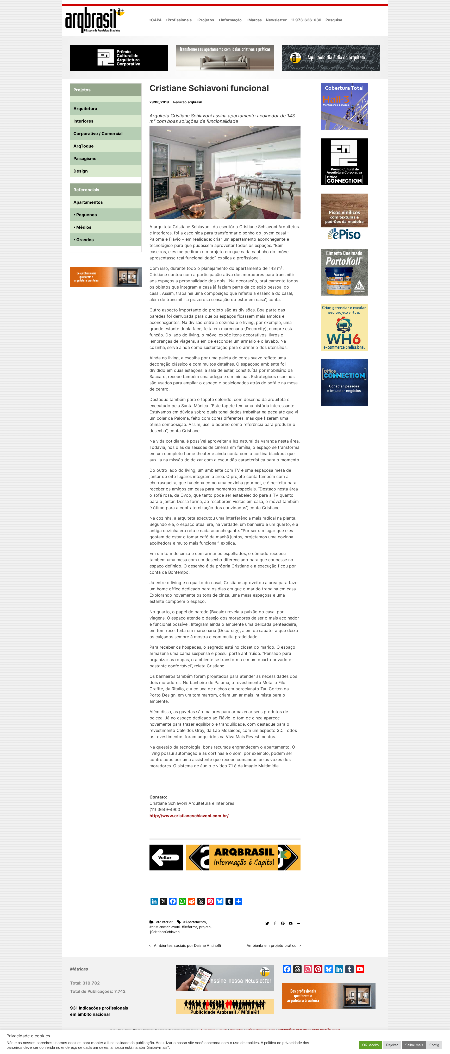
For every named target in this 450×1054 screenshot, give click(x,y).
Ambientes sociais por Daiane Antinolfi (187, 945)
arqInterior (164, 922)
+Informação (230, 20)
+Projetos (205, 20)
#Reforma (189, 927)
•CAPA (155, 20)
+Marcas (254, 20)
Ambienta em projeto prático (272, 945)
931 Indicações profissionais (99, 1008)
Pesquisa (334, 20)
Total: (76, 983)
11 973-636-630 (306, 20)
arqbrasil (195, 102)
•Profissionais (179, 20)
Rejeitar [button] (392, 1045)
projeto (205, 927)
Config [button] (434, 1045)
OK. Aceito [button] (370, 1045)
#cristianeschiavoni (164, 927)
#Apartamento (194, 922)
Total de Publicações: (92, 991)
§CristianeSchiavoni (164, 932)
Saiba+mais (414, 1045)
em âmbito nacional (90, 1014)
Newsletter (276, 20)
